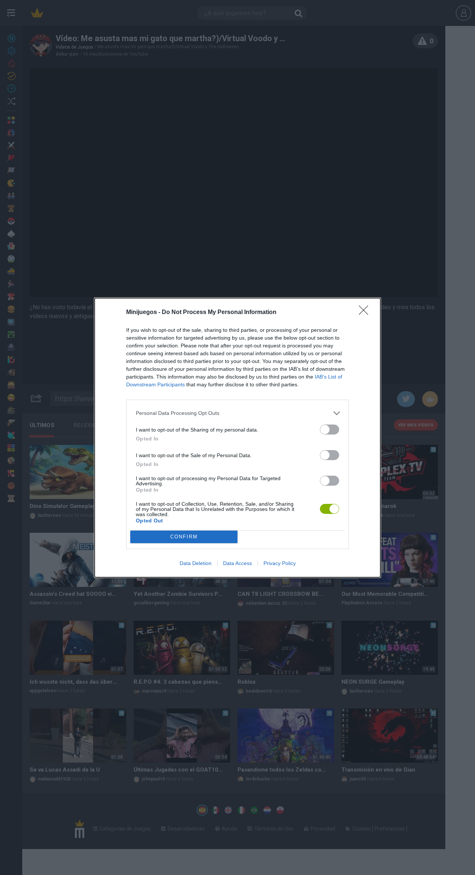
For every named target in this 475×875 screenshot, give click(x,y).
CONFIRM (184, 536)
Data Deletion (196, 563)
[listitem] (237, 413)
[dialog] (237, 437)
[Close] (366, 313)
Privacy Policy (279, 563)
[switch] (329, 430)
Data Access (237, 563)
